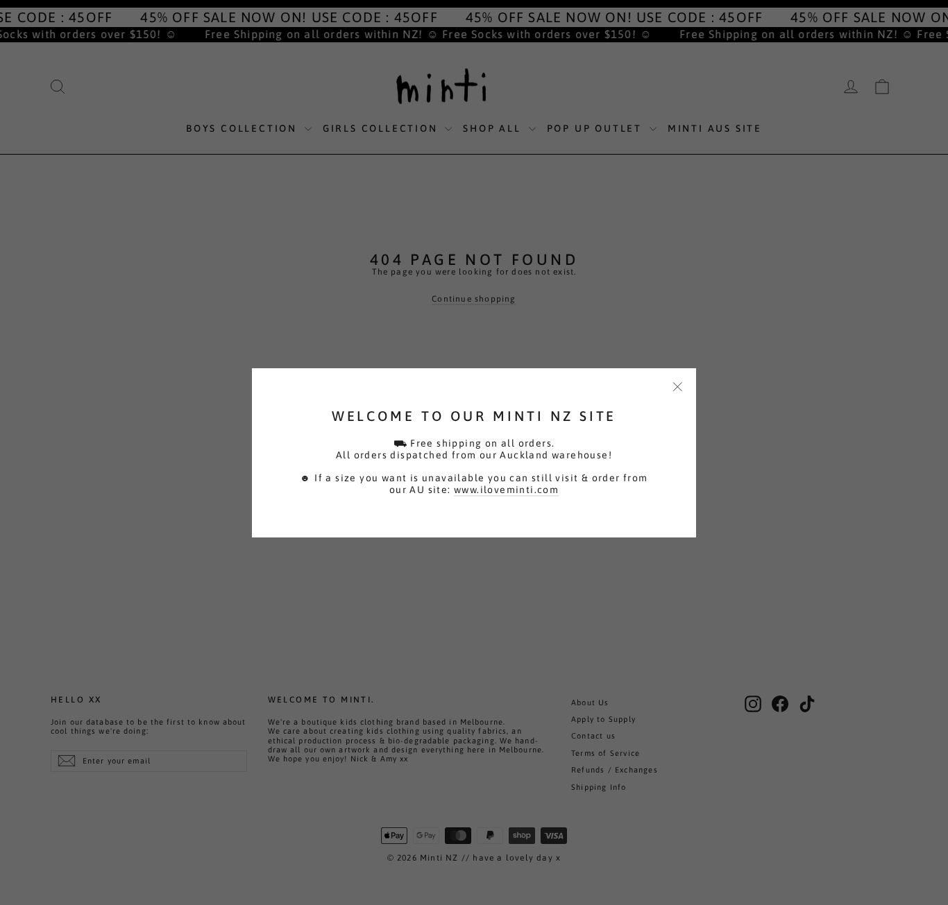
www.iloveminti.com (506, 489)
